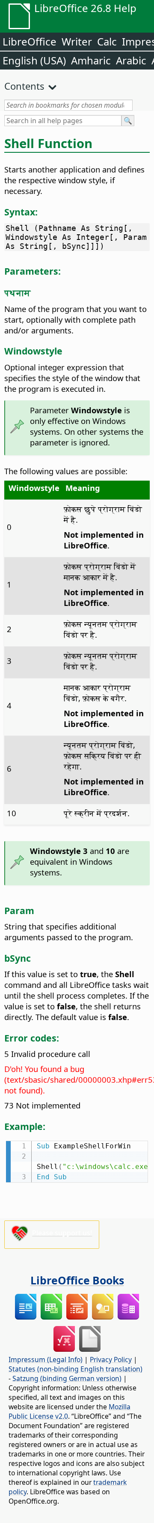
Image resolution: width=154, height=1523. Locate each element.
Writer (77, 41)
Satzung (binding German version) (66, 1378)
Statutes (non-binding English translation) (75, 1369)
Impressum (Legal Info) (46, 1359)
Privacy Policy (111, 1359)
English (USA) (34, 60)
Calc (107, 41)
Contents (24, 85)
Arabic (131, 60)
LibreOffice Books (77, 1280)
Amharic (91, 60)
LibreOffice (29, 41)
